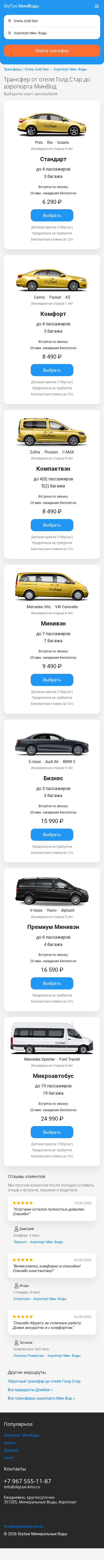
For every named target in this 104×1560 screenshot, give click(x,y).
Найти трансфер (52, 50)
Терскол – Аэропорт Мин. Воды (38, 1242)
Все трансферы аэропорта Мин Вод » (41, 1398)
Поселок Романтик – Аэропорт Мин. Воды (47, 1356)
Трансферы (13, 69)
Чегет (9, 1458)
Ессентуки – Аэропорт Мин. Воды (40, 1299)
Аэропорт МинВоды (21, 1435)
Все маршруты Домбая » (30, 1389)
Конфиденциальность (24, 1526)
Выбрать (52, 215)
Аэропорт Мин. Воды (70, 69)
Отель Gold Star (37, 69)
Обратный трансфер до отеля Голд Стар (44, 1381)
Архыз (9, 1442)
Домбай (11, 1450)
